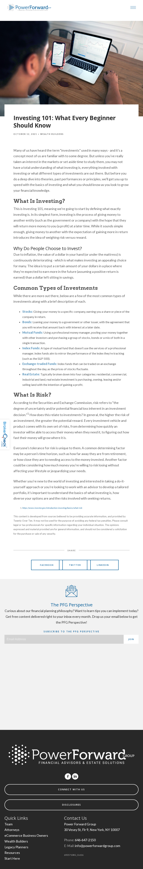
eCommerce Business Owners (26, 835)
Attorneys (11, 830)
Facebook (47, 565)
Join (131, 639)
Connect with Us (71, 789)
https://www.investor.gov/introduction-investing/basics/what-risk (52, 507)
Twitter (75, 565)
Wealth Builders (52, 134)
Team (8, 824)
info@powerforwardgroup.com (97, 846)
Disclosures (71, 804)
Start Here (12, 858)
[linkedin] (75, 776)
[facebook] (68, 776)
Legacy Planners (16, 847)
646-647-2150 (85, 840)
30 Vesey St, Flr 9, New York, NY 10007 (92, 830)
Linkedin (103, 565)
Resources (12, 853)
